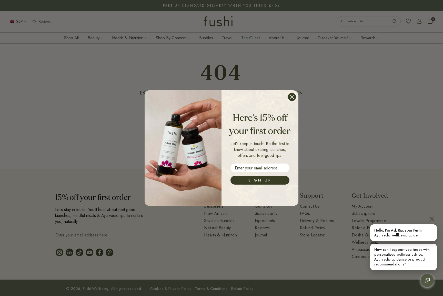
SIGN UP (260, 180)
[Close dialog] (291, 96)
